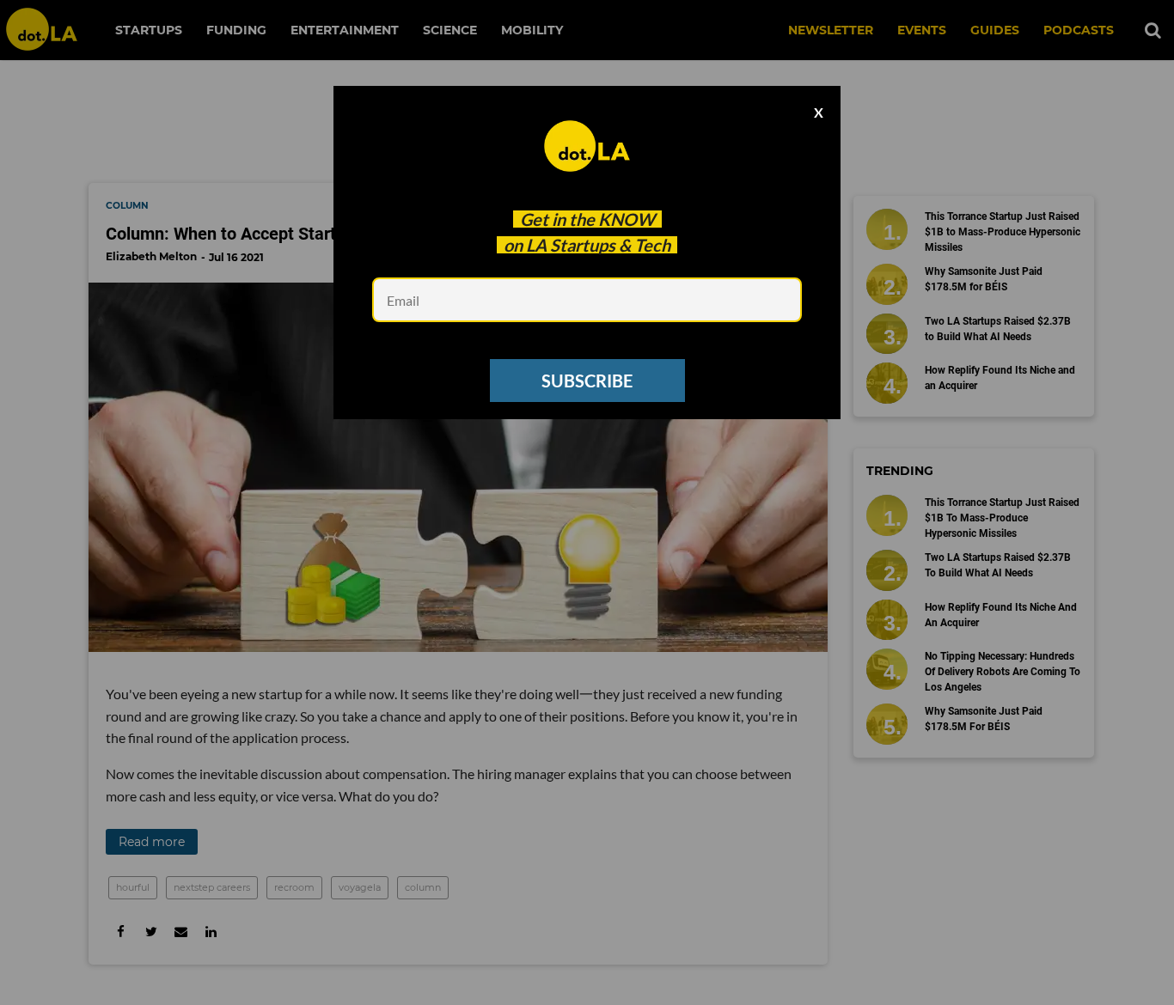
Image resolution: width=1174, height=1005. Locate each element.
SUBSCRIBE (587, 380)
